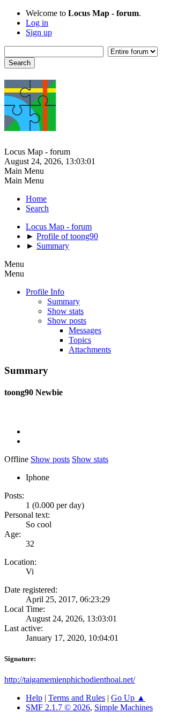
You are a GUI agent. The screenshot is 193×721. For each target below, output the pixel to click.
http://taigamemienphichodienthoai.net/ (69, 679)
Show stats (65, 311)
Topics (80, 339)
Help (34, 697)
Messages (85, 330)
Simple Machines (123, 707)
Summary (63, 301)
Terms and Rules (76, 697)
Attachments (90, 349)
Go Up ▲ (128, 697)
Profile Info (45, 291)
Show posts (66, 320)
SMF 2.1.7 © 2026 (58, 707)
